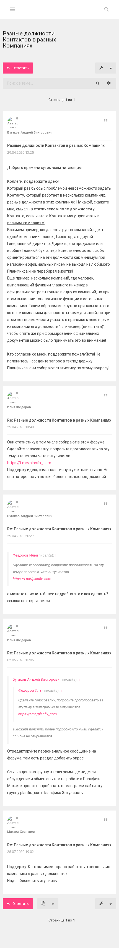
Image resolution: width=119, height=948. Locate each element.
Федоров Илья (25, 555)
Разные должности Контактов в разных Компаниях (56, 145)
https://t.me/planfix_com (29, 463)
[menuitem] (106, 9)
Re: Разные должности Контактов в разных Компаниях (59, 420)
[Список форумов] (60, 14)
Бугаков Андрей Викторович (37, 679)
